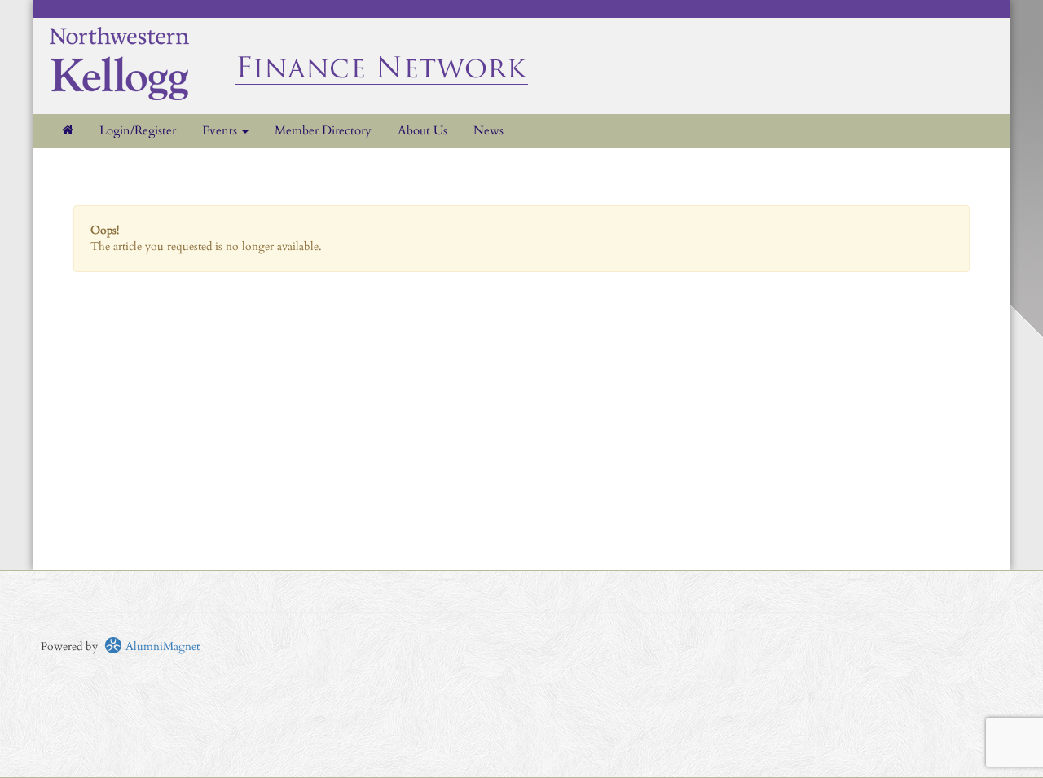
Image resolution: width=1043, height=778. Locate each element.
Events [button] (221, 130)
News (488, 130)
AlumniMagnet (161, 646)
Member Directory (323, 130)
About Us (422, 130)
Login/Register (137, 130)
